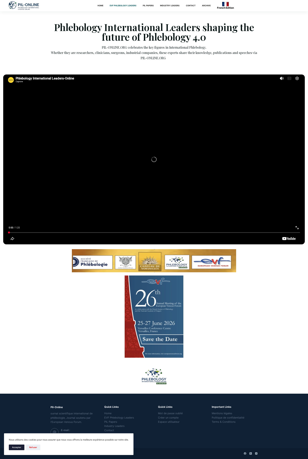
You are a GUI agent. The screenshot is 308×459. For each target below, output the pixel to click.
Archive (206, 5)
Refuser (33, 447)
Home (100, 5)
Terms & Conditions (223, 421)
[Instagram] (256, 453)
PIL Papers (148, 5)
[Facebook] (245, 453)
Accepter (16, 447)
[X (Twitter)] (250, 453)
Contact (191, 5)
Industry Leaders (170, 5)
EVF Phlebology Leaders (123, 5)
